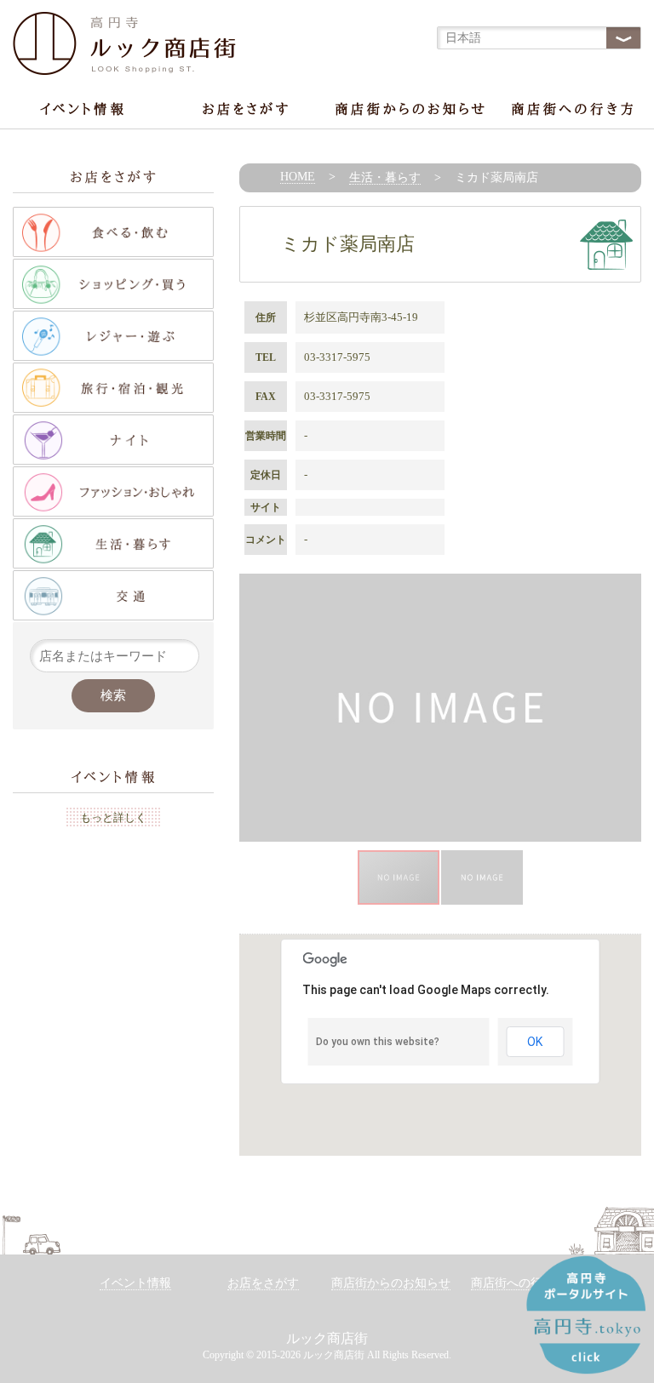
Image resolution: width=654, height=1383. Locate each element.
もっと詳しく (113, 817)
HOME (297, 176)
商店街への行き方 (518, 1283)
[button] (626, 708)
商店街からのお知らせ (390, 1283)
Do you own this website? (377, 1042)
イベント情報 (135, 1283)
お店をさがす (263, 1283)
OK (534, 1042)
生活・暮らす (385, 177)
